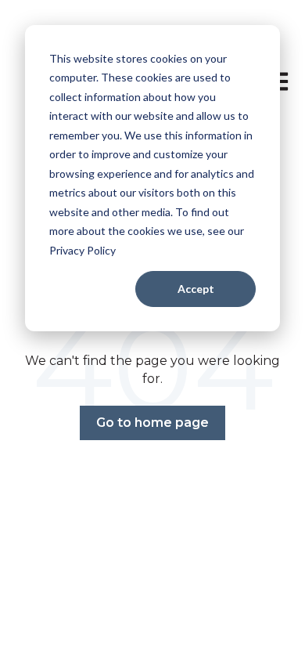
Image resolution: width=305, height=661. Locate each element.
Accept (196, 288)
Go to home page (152, 422)
